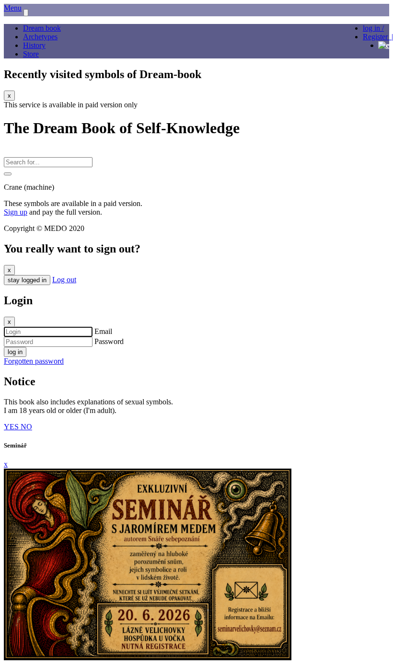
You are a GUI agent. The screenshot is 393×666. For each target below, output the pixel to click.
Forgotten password (34, 361)
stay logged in (27, 280)
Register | (378, 37)
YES (12, 427)
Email (103, 331)
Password (109, 341)
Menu (13, 8)
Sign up (15, 212)
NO (26, 427)
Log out (64, 280)
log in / (373, 28)
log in (15, 352)
